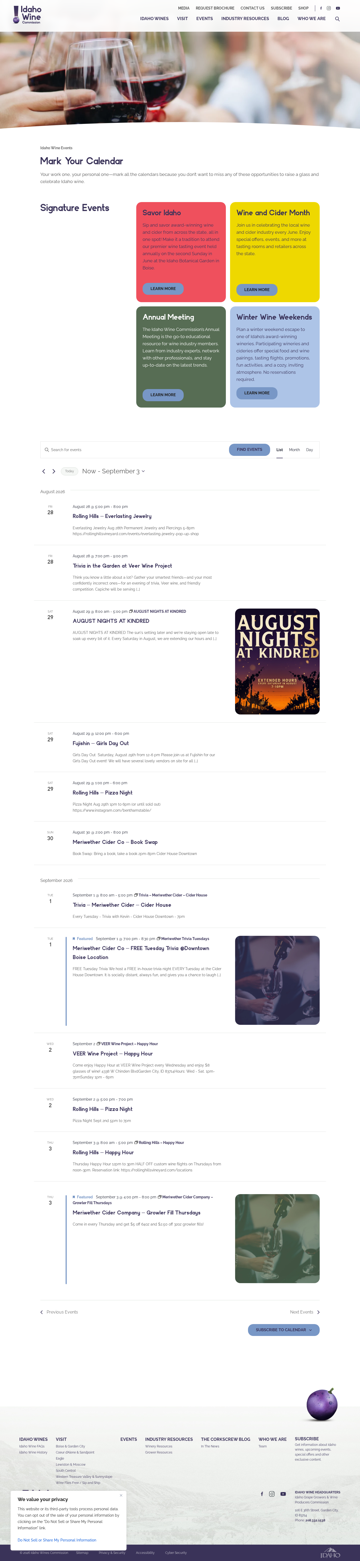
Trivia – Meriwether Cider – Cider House (122, 905)
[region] (69, 1520)
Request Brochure (215, 8)
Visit (182, 18)
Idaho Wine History (33, 1452)
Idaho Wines (154, 18)
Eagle (60, 1458)
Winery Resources (158, 1446)
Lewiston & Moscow (71, 1464)
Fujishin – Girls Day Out (101, 743)
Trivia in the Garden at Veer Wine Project (122, 566)
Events (204, 18)
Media (183, 8)
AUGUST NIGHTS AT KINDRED (111, 621)
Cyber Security (176, 1553)
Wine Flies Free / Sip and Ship (78, 1483)
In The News (210, 1446)
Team (263, 1446)
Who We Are (312, 18)
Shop (303, 8)
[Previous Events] (43, 471)
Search (337, 19)
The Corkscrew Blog (225, 1439)
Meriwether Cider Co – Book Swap (115, 842)
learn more (163, 288)
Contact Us (253, 8)
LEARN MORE (257, 393)
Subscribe (281, 8)
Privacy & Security (112, 1553)
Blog (283, 18)
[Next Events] (54, 471)
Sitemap (82, 1553)
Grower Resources (158, 1452)
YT (338, 8)
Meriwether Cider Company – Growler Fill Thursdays (137, 1212)
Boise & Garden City (70, 1446)
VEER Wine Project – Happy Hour (113, 1053)
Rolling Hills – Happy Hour (103, 1152)
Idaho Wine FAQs (32, 1446)
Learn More (257, 289)
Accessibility (145, 1553)
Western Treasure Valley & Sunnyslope (84, 1477)
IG (329, 8)
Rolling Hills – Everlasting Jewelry (112, 516)
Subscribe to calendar (281, 1330)
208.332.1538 (315, 1520)
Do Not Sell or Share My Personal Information (57, 1540)
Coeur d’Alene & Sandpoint (75, 1452)
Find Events (249, 449)
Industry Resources (245, 18)
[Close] (121, 1495)
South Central (66, 1471)
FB (321, 8)
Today (69, 471)
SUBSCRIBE (307, 1438)
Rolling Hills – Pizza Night (103, 792)
